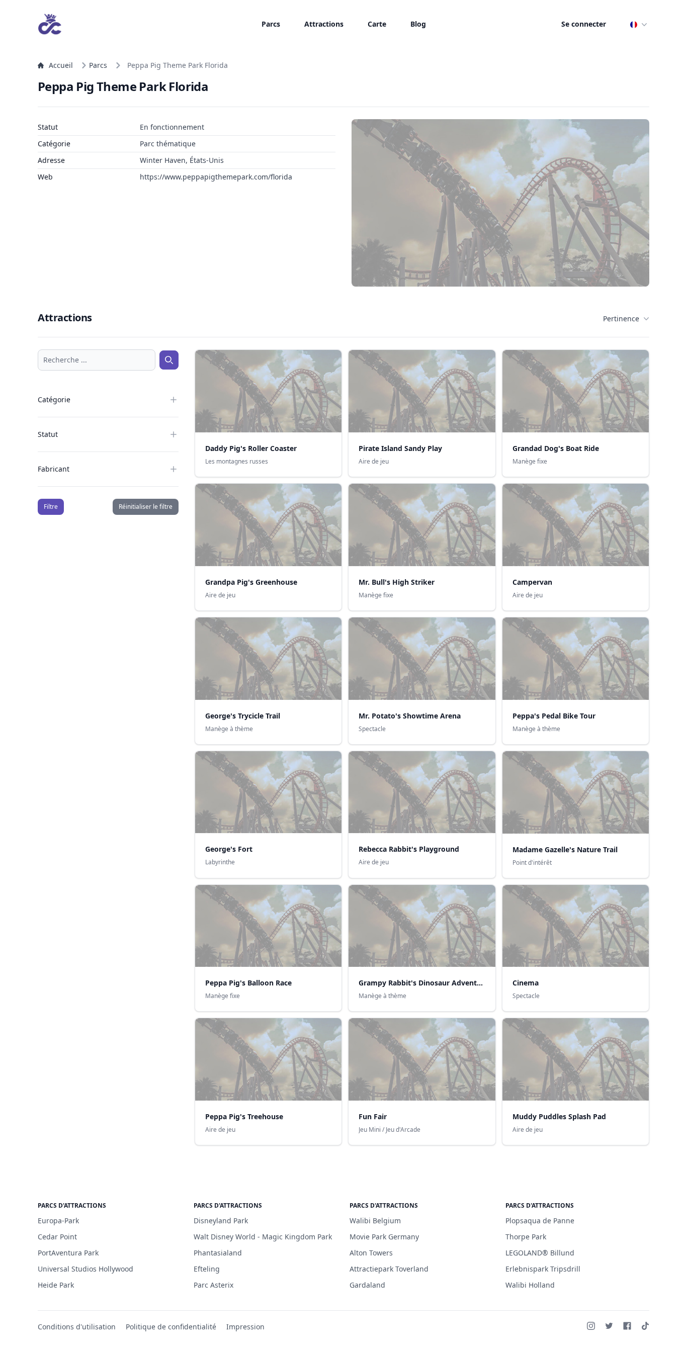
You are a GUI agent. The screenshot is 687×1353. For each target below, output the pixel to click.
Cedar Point (57, 1236)
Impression (245, 1326)
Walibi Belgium (375, 1220)
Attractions (323, 24)
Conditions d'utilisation (77, 1326)
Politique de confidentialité (171, 1326)
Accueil (61, 65)
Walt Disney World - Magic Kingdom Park (263, 1236)
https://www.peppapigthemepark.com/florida (216, 177)
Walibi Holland (530, 1285)
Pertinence (621, 318)
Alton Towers (371, 1252)
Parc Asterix (213, 1285)
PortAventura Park (68, 1252)
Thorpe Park (525, 1236)
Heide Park (56, 1285)
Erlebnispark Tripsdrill (542, 1269)
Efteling (207, 1269)
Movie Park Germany (384, 1236)
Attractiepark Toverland (389, 1269)
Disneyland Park (221, 1220)
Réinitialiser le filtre (146, 506)
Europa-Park (58, 1220)
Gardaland (367, 1285)
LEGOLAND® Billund (539, 1252)
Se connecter (583, 24)
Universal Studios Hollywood (85, 1269)
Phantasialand (218, 1252)
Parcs (271, 24)
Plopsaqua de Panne (539, 1220)
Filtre (51, 506)
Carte (377, 24)
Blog (418, 24)
